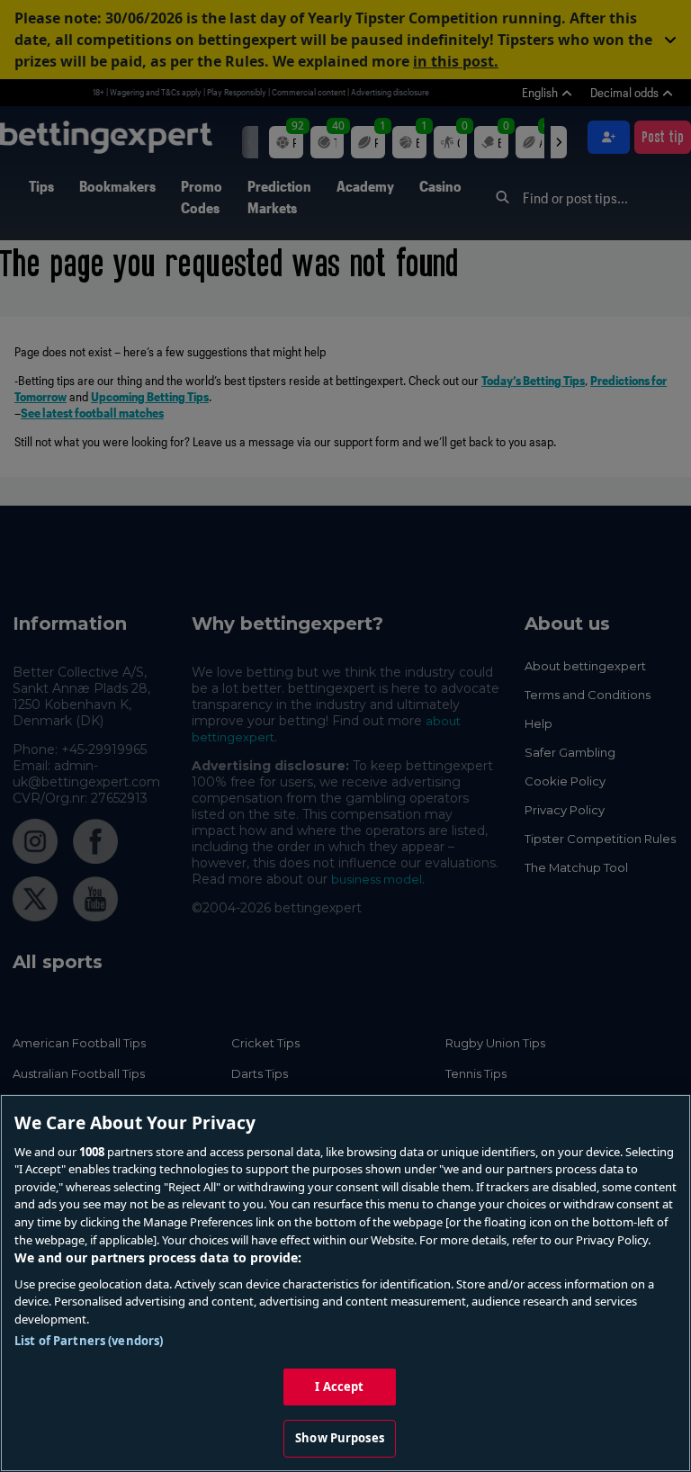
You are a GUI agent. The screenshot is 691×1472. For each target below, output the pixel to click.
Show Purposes (339, 1438)
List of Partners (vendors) (88, 1341)
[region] (345, 1283)
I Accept (339, 1386)
